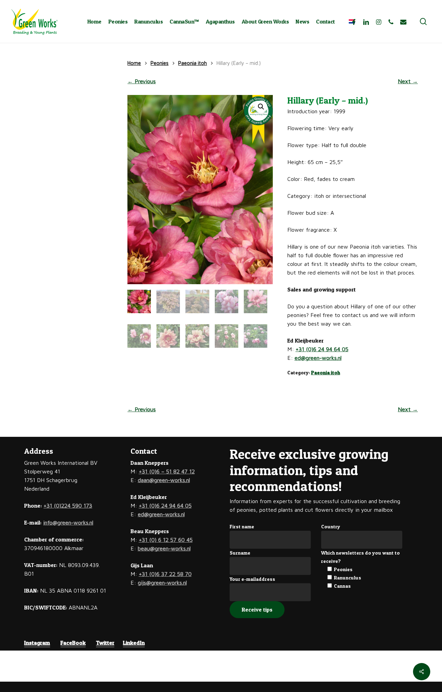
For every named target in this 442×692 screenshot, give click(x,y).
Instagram (37, 642)
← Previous (141, 81)
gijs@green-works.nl (162, 582)
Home (134, 63)
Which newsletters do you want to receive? (360, 557)
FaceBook (73, 642)
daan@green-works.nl (164, 480)
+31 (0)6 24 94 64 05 (322, 349)
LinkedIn (134, 642)
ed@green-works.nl (318, 358)
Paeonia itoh (192, 63)
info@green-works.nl (68, 522)
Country (330, 526)
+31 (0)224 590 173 (68, 505)
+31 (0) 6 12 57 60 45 (166, 540)
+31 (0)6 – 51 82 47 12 (167, 471)
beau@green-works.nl (164, 548)
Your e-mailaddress (252, 579)
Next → (408, 81)
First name (242, 526)
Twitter (105, 642)
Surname (240, 553)
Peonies (160, 63)
